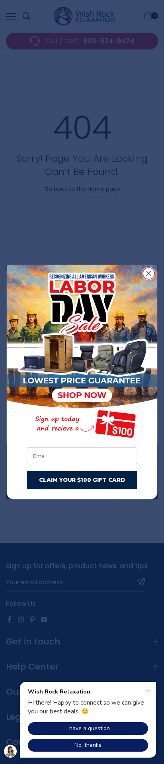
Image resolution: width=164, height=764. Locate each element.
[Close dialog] (148, 273)
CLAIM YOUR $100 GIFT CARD (82, 480)
